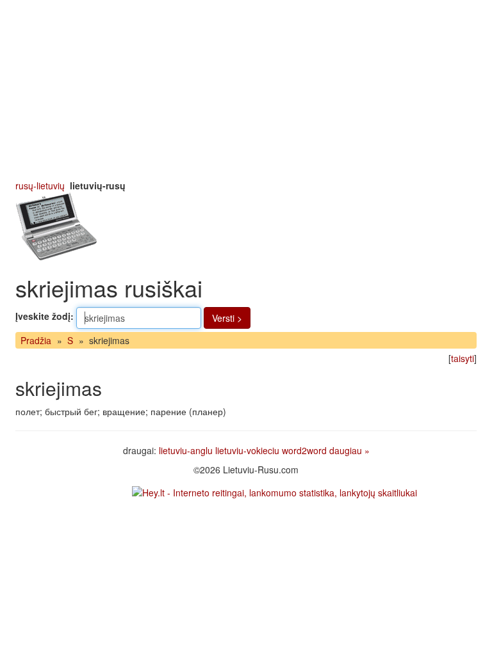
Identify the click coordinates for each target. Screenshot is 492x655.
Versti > (227, 318)
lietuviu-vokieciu (247, 450)
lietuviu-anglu (186, 450)
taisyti (462, 358)
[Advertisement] (246, 89)
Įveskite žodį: (44, 316)
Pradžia (35, 340)
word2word (304, 450)
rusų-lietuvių (40, 185)
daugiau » (349, 450)
